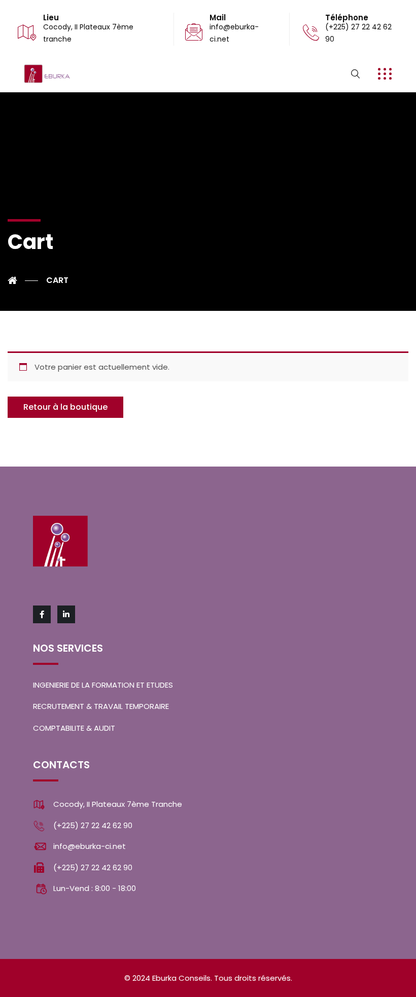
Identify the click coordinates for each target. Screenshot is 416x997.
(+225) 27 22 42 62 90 (92, 825)
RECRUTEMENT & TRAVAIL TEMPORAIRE (101, 706)
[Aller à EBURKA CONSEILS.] (23, 280)
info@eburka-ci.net (89, 846)
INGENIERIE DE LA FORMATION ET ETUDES (103, 685)
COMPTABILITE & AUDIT (74, 728)
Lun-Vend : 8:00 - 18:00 (94, 888)
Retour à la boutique (65, 407)
